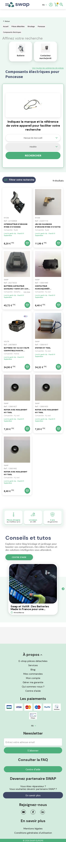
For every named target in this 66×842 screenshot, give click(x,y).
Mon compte (33, 678)
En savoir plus (33, 795)
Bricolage (31, 26)
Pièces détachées (18, 26)
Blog (33, 669)
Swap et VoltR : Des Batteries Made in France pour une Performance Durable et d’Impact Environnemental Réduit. (30, 608)
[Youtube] (23, 812)
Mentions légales (33, 828)
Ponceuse (41, 26)
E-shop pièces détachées (33, 661)
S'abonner (33, 750)
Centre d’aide (19, 557)
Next (63, 588)
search (61, 4)
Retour (7, 21)
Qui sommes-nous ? (33, 686)
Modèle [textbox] (33, 146)
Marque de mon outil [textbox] (33, 137)
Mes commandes (33, 673)
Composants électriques (12, 32)
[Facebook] (33, 812)
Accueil (5, 26)
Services (33, 665)
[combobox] (33, 137)
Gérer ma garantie (33, 682)
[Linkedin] (42, 812)
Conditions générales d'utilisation (33, 832)
